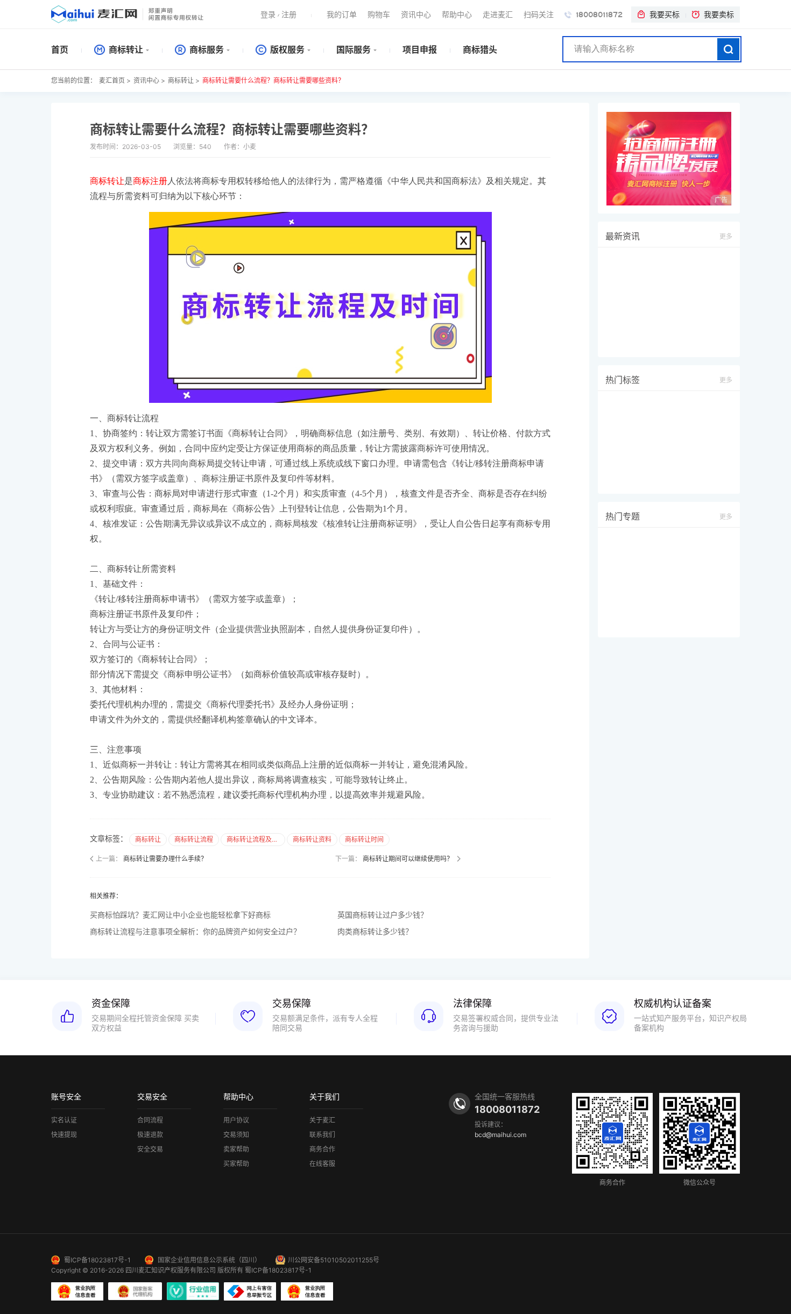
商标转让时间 (364, 839)
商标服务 (205, 49)
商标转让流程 (193, 839)
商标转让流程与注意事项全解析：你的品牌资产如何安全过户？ (195, 931)
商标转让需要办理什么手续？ (165, 859)
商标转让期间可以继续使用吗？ (408, 859)
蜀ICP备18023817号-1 (97, 1260)
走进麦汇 (498, 14)
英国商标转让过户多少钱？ (382, 914)
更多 (725, 236)
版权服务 (286, 49)
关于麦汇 (322, 1120)
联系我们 (322, 1135)
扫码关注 (539, 14)
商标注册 (150, 181)
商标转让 (125, 49)
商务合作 (322, 1149)
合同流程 (150, 1120)
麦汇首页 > (115, 80)
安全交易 (150, 1149)
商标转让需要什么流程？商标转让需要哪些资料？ (273, 80)
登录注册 (278, 14)
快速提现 (64, 1135)
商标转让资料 (312, 839)
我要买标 (664, 14)
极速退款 (150, 1135)
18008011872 (598, 15)
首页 (59, 49)
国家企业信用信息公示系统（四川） (209, 1260)
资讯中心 (416, 14)
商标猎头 (480, 49)
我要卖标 (719, 14)
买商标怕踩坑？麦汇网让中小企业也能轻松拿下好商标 (180, 914)
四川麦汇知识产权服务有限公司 (170, 1270)
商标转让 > (184, 80)
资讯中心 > (149, 80)
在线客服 (322, 1164)
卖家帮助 (236, 1149)
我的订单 (342, 14)
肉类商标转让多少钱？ (375, 931)
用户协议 (236, 1120)
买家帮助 (236, 1164)
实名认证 (64, 1120)
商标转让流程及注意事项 (256, 839)
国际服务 (353, 49)
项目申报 (419, 49)
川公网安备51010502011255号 (333, 1260)
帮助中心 (457, 14)
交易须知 (236, 1135)
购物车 (379, 14)
